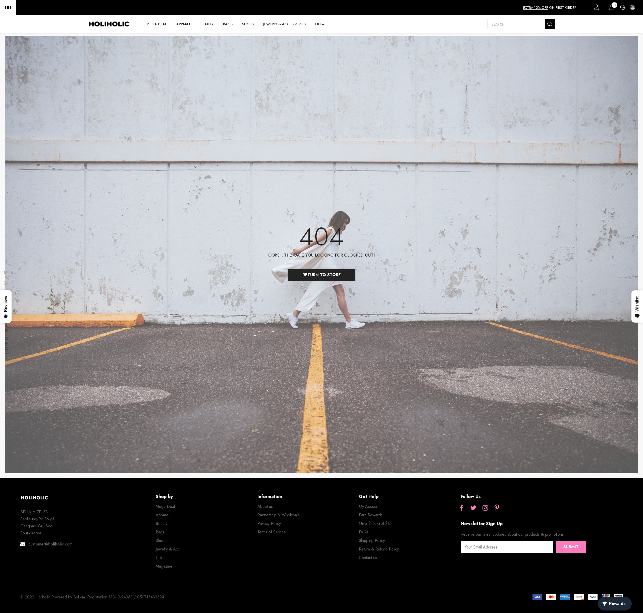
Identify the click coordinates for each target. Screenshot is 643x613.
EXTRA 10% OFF (535, 7)
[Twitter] (473, 508)
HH (8, 7)
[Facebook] (461, 508)
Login (595, 8)
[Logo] (109, 24)
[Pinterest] (497, 508)
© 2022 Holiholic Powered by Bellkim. (53, 597)
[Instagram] (485, 508)
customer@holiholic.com (50, 544)
